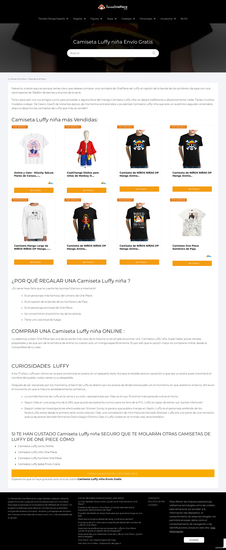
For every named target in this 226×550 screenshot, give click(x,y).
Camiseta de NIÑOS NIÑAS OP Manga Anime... (139, 174)
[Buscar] (153, 52)
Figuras (95, 18)
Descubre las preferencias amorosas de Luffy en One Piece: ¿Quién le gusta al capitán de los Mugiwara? (107, 529)
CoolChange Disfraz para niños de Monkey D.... (83, 174)
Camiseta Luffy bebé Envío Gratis (39, 464)
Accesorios (166, 18)
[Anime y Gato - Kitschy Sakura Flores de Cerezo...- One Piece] (34, 149)
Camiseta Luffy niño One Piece (37, 452)
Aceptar (194, 539)
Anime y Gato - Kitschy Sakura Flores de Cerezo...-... (34, 174)
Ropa (110, 18)
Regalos (77, 18)
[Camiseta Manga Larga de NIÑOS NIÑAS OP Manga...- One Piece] (34, 222)
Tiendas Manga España (51, 18)
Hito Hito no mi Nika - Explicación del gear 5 (99, 543)
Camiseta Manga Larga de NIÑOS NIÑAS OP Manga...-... (32, 247)
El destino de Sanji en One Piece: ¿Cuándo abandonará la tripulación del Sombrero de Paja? (106, 508)
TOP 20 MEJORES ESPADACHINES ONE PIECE (101, 498)
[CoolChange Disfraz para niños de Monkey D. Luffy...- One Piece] (86, 149)
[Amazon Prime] (49, 183)
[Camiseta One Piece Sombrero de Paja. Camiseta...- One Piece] (192, 222)
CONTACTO (153, 498)
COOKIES (152, 505)
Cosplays (126, 18)
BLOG (184, 18)
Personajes (146, 18)
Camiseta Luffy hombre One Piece (40, 458)
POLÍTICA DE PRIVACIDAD (161, 501)
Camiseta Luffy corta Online (36, 446)
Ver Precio (35, 190)
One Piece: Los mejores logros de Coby (97, 540)
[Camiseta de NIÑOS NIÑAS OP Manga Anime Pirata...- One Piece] (139, 149)
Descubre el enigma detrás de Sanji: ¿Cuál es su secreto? (105, 519)
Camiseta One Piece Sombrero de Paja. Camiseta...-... (185, 247)
